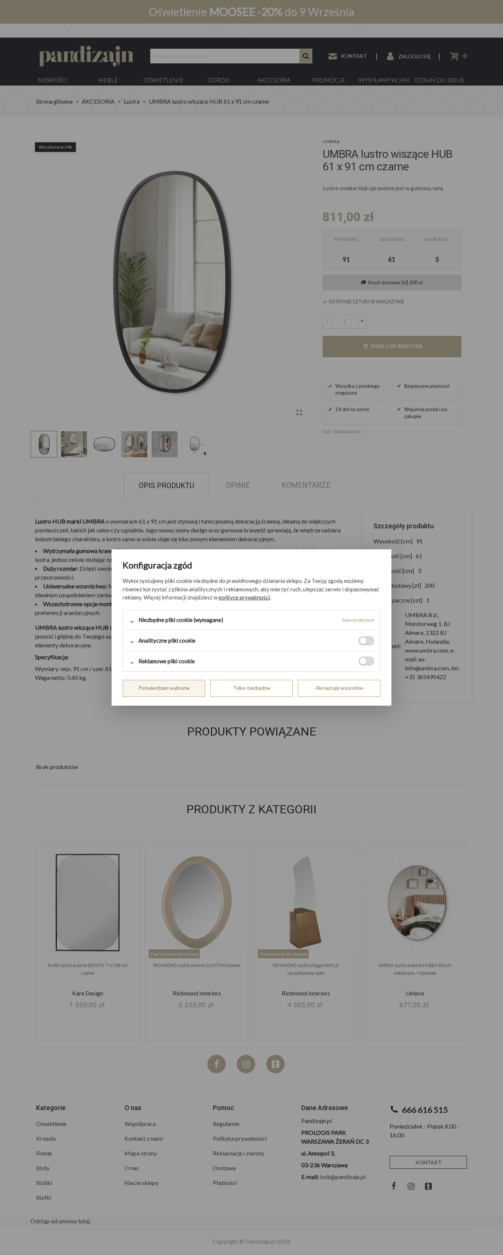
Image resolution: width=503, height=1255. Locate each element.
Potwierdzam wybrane (164, 688)
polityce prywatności (244, 597)
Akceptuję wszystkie (339, 688)
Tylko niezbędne (251, 688)
